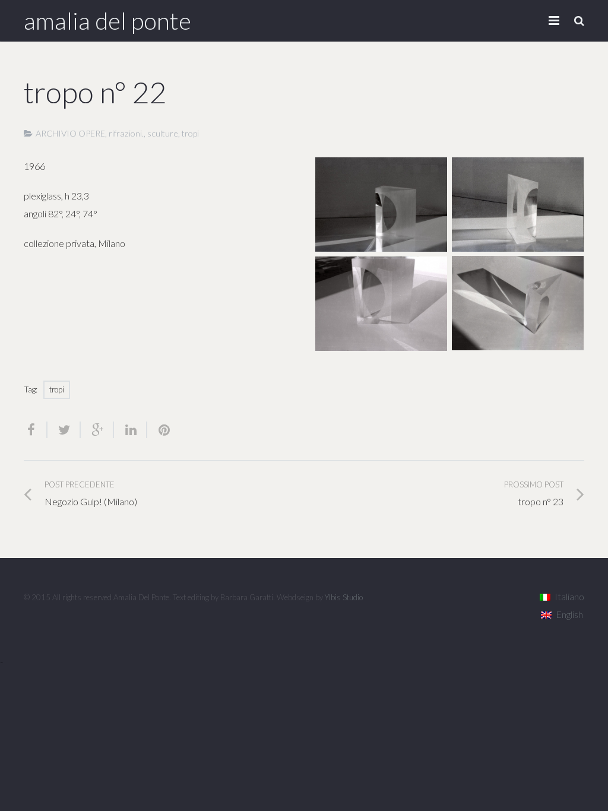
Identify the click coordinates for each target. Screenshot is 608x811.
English (569, 614)
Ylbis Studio (344, 597)
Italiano (569, 596)
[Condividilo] (36, 430)
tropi (190, 133)
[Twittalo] (64, 430)
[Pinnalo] (159, 430)
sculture (162, 133)
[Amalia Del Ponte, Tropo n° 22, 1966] (381, 204)
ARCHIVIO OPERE (70, 133)
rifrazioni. (126, 133)
